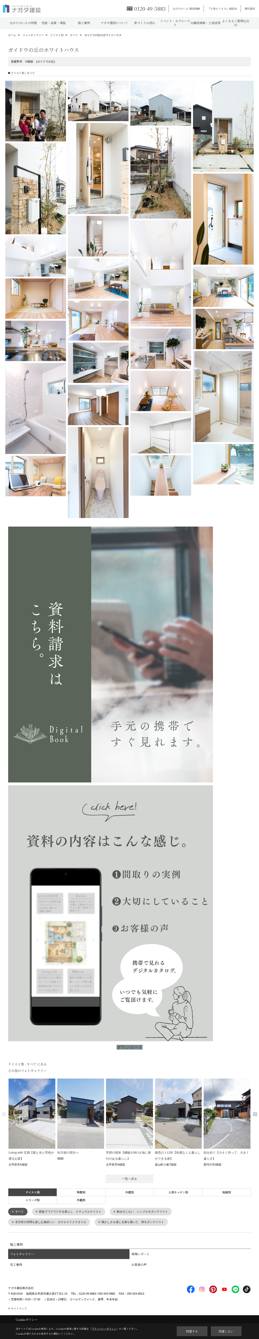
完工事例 (16, 1264)
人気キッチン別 (178, 1192)
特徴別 (81, 1192)
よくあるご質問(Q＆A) (236, 23)
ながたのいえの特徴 (23, 23)
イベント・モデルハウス (175, 23)
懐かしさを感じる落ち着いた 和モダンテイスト (132, 1222)
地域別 (226, 1192)
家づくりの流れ (144, 23)
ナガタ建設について (114, 23)
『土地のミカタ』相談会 (222, 8)
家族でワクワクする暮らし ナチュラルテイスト (70, 1211)
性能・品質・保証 (54, 23)
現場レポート (140, 1254)
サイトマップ (19, 1308)
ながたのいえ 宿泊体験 (186, 8)
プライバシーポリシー (104, 1328)
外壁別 (129, 1192)
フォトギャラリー (22, 1254)
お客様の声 (139, 1264)
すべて (19, 1211)
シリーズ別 (33, 1200)
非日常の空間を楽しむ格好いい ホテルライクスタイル (50, 1222)
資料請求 (250, 8)
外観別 (81, 1200)
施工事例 (84, 23)
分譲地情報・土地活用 (205, 23)
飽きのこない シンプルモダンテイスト (142, 1211)
